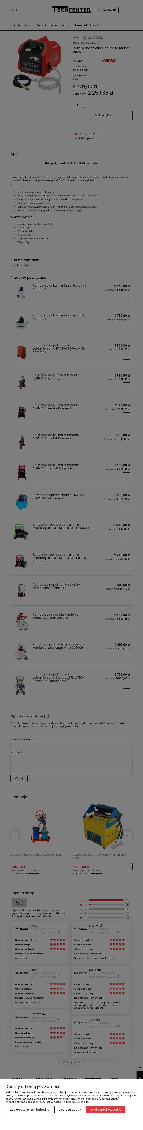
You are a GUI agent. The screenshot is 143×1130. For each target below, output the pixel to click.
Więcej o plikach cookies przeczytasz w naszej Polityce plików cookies (48, 1102)
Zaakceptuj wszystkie (106, 1110)
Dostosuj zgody (70, 1110)
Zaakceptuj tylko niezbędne (29, 1110)
